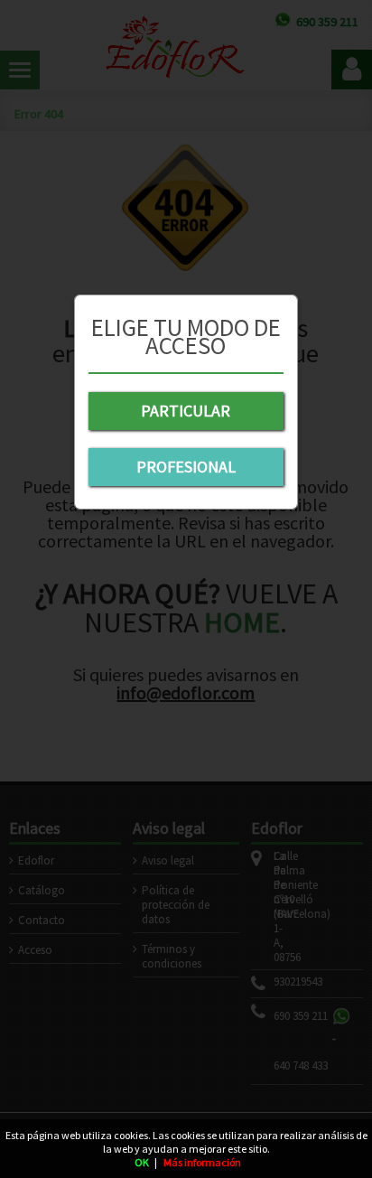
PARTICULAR (185, 410)
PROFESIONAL (186, 466)
